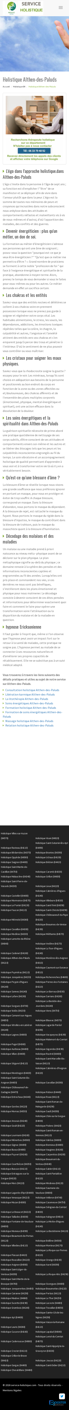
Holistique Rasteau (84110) (14, 847)
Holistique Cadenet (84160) (14, 953)
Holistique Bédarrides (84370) (16, 852)
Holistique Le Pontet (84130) (15, 905)
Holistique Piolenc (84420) (48, 1125)
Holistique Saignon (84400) (14, 862)
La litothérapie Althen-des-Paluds (26, 699)
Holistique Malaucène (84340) (15, 876)
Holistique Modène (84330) (14, 934)
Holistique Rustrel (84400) (48, 1053)
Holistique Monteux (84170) (49, 1245)
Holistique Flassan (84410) (14, 1255)
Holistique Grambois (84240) (15, 1307)
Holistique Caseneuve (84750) (50, 1202)
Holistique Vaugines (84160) (49, 1149)
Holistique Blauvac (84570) (49, 1020)
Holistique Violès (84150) (13, 1010)
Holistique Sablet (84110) (48, 1168)
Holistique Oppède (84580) (14, 857)
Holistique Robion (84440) (48, 1092)
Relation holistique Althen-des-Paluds (29, 725)
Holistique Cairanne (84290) (14, 1293)
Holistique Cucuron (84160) (14, 1331)
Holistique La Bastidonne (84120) (52, 1231)
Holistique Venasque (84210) (15, 1197)
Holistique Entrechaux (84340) (16, 1097)
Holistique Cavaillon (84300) (14, 929)
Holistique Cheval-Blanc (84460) (16, 1370)
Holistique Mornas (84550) (14, 1111)
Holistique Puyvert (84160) (14, 1154)
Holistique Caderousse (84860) (16, 1341)
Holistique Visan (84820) (47, 838)
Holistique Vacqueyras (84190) (51, 1034)
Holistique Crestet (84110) (14, 1351)
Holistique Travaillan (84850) (49, 1307)
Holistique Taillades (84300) (14, 1216)
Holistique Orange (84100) (49, 1259)
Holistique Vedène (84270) (49, 943)
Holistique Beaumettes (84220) (51, 1288)
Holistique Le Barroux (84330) (50, 991)
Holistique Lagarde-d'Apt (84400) (17, 1192)
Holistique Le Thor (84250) (48, 1298)
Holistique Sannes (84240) (14, 991)
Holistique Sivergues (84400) (50, 1283)
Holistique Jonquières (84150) (16, 977)
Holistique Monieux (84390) (14, 1231)
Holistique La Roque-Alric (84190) (52, 1274)
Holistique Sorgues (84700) (14, 1006)
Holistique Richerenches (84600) (52, 977)
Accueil (6, 86)
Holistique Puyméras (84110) (15, 972)
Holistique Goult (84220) (13, 1125)
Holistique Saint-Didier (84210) (51, 1365)
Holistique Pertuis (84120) (48, 1293)
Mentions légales (12, 1390)
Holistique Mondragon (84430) (16, 1073)
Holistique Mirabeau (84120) (49, 1183)
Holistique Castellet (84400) (14, 895)
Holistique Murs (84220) (12, 1183)
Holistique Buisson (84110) (14, 1168)
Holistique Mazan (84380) (13, 1202)
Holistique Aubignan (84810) (49, 1216)
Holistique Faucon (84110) (14, 910)
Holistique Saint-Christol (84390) (51, 910)
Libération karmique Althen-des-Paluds (30, 694)
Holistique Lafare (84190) (13, 996)
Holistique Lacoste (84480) (49, 1303)
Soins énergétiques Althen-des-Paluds (29, 703)
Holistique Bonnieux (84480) (49, 1144)
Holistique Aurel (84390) (47, 1264)
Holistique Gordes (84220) (14, 1106)
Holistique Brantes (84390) (49, 852)
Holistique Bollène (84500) (48, 1240)
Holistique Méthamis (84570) (50, 934)
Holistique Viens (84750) (47, 1010)
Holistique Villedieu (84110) (14, 1245)
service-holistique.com (23, 1385)
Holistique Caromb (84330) (49, 871)
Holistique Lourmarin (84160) (15, 1135)
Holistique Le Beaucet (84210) (16, 1212)
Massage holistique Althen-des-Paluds (29, 721)
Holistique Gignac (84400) (13, 1144)
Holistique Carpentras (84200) (50, 1154)
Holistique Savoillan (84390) (49, 1082)
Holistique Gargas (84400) (14, 1365)
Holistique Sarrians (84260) (49, 996)
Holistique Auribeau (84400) (14, 1049)
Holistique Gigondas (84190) (50, 1049)
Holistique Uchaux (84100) (48, 857)
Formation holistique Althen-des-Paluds (30, 708)
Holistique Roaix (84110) (47, 1097)
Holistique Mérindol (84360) (14, 919)
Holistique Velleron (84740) (49, 1197)
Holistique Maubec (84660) (14, 1298)
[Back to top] (58, 1399)
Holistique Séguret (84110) (14, 1063)
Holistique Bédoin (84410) (48, 862)
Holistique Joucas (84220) (48, 1360)
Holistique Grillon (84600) (48, 876)
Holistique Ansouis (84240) (14, 1121)
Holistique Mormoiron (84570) (15, 900)
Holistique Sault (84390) (47, 1111)
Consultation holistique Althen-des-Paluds (32, 690)
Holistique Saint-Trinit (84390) (50, 905)
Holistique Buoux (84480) (13, 1149)
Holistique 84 (19, 86)
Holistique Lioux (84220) (47, 886)
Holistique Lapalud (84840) (49, 1331)
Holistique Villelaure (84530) (49, 900)
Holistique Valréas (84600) (48, 1140)
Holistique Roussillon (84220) (15, 1259)
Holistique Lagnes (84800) (14, 1034)
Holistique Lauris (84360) (13, 1327)
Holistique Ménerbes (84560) (15, 1140)
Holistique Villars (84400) (13, 1053)
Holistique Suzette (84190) (14, 1303)
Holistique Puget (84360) (13, 1044)
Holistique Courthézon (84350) (16, 1164)
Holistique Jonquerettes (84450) (17, 1288)
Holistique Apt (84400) (12, 1317)
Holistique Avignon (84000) (14, 1264)
